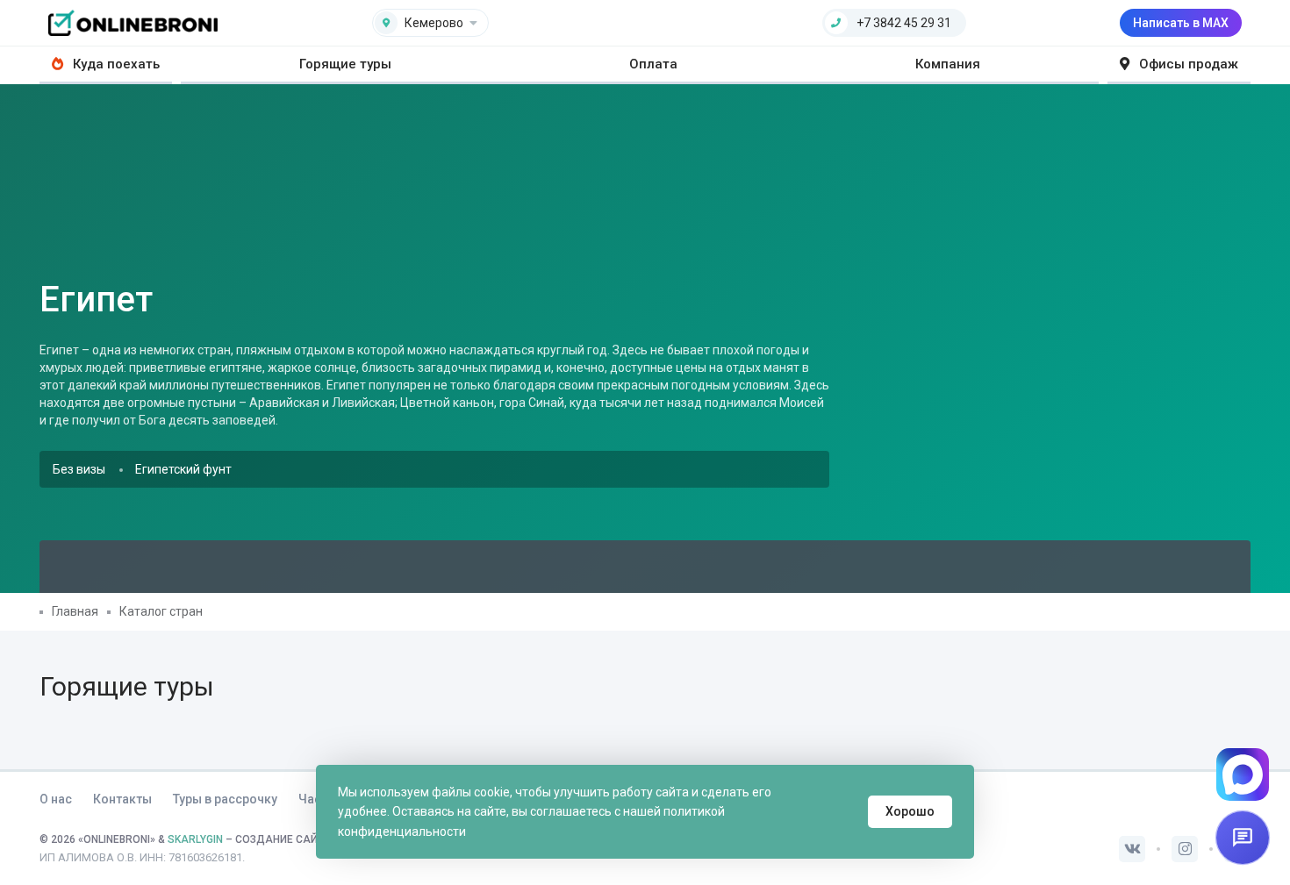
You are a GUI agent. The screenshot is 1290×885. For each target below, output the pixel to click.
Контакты (122, 799)
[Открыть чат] (1242, 837)
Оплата (653, 64)
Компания (947, 64)
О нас (55, 799)
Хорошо (910, 811)
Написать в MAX (1181, 23)
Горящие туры (345, 64)
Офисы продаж (1187, 64)
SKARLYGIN (195, 839)
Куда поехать (114, 64)
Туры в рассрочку (225, 799)
